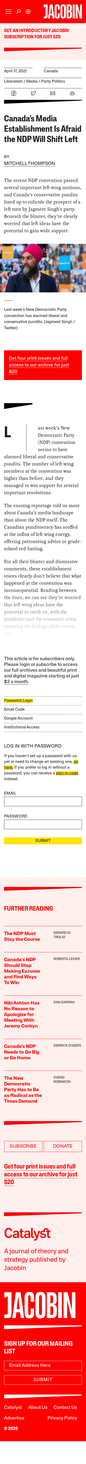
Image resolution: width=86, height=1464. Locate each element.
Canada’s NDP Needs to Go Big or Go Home (21, 1052)
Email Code (14, 710)
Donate (62, 1146)
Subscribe (23, 1146)
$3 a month (16, 682)
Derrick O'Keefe (67, 1046)
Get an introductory (28, 30)
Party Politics (53, 81)
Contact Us (65, 1407)
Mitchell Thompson (29, 163)
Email (10, 793)
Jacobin (60, 30)
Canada (51, 71)
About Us (38, 1407)
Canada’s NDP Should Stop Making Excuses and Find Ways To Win (22, 971)
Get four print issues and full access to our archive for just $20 (39, 365)
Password (15, 816)
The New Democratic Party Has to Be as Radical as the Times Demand (23, 1090)
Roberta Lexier (67, 959)
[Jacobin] (63, 11)
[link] (28, 12)
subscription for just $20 (32, 37)
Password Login (18, 701)
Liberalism (13, 81)
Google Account (18, 718)
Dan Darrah (64, 1002)
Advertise (14, 1418)
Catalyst (13, 1407)
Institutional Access (21, 727)
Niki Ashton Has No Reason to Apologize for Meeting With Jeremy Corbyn (21, 1015)
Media (32, 81)
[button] (8, 12)
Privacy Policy (62, 1418)
